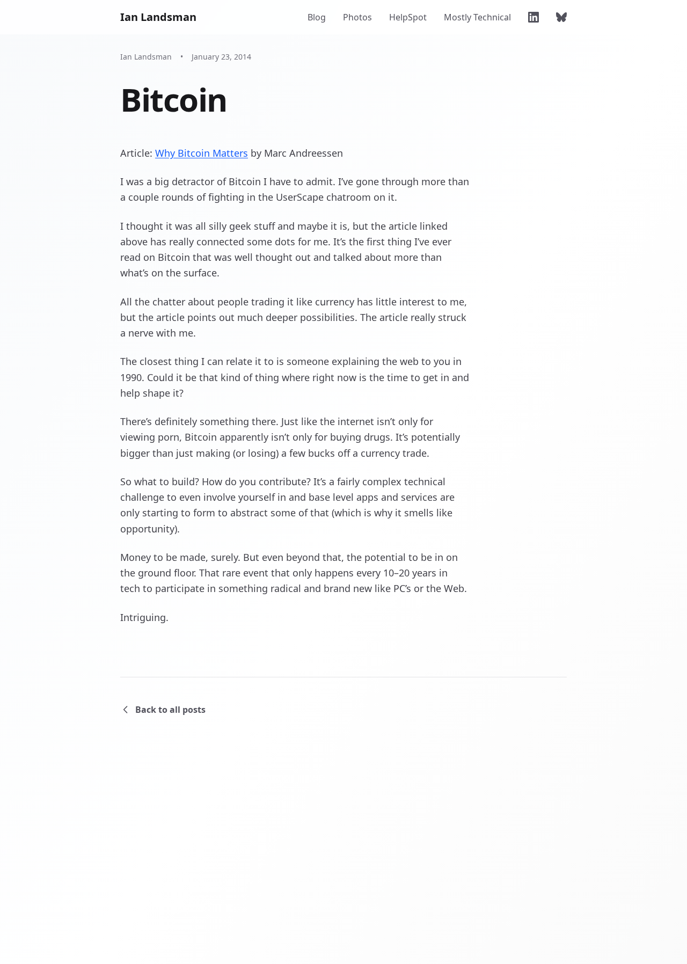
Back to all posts (170, 709)
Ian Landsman (158, 17)
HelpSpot (408, 17)
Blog (317, 17)
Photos (357, 17)
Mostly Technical (477, 17)
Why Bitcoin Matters (201, 153)
